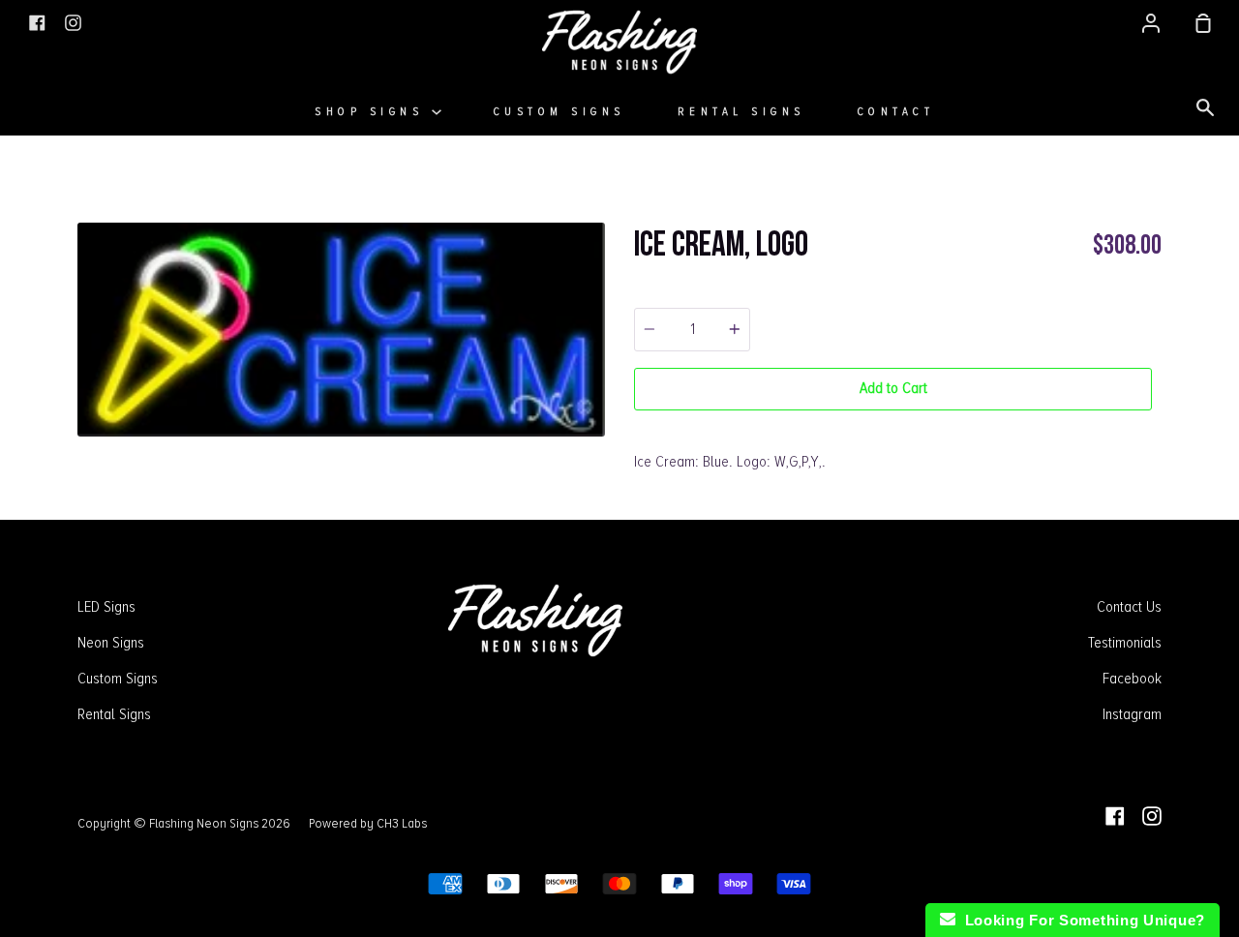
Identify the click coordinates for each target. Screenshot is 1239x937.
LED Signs (106, 607)
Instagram (1132, 714)
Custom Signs (559, 112)
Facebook (1132, 678)
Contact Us (1129, 607)
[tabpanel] (341, 329)
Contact (896, 112)
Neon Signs (110, 642)
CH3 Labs (402, 822)
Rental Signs (741, 112)
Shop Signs (373, 112)
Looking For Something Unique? (1080, 920)
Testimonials (1125, 642)
